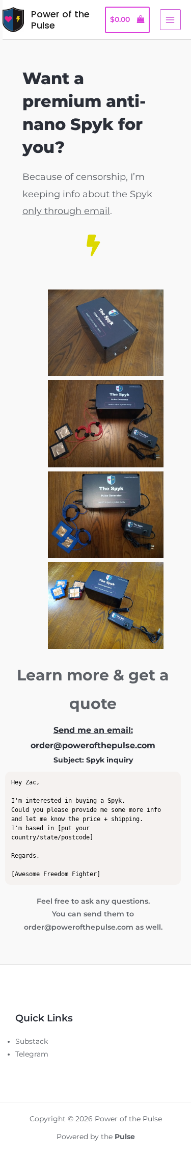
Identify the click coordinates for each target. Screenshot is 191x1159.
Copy (166, 780)
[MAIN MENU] (170, 19)
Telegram (31, 1054)
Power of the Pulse (60, 20)
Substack (31, 1041)
